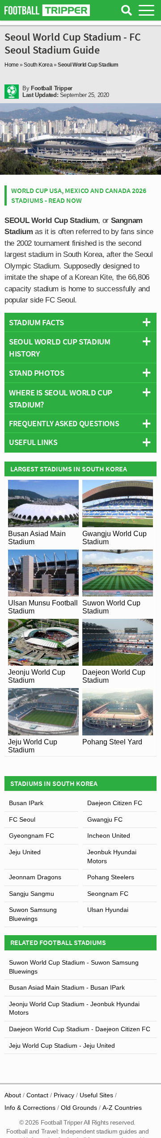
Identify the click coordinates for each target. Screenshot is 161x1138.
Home (11, 65)
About (12, 1095)
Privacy (64, 1095)
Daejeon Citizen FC (114, 802)
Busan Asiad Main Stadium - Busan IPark (67, 987)
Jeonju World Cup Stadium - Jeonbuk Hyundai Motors (74, 1008)
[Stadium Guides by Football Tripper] (47, 10)
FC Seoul (22, 819)
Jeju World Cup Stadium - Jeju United (62, 1045)
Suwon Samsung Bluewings (33, 914)
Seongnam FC (107, 893)
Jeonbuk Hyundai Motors (111, 856)
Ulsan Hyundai (107, 909)
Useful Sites (96, 1095)
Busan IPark (26, 802)
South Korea (38, 65)
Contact (37, 1095)
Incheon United (108, 835)
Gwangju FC (105, 819)
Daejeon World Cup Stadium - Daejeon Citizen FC (79, 1029)
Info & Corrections (29, 1107)
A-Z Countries (122, 1107)
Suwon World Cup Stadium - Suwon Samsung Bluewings (74, 967)
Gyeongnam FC (31, 835)
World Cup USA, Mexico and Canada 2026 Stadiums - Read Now (78, 195)
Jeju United (25, 852)
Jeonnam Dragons (35, 877)
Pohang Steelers (110, 877)
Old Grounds (79, 1107)
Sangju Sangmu (31, 893)
